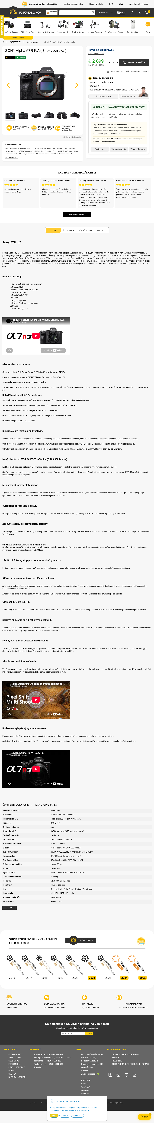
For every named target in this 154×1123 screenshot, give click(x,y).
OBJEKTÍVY (13, 1061)
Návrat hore (10, 908)
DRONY (12, 1071)
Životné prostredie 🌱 (90, 1074)
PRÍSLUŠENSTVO (16, 1067)
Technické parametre (119, 149)
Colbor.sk (84, 1084)
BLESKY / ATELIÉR (17, 1077)
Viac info (101, 230)
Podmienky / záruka (89, 1061)
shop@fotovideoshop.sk (52, 1054)
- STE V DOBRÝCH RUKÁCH (131, 1064)
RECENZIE (117, 1061)
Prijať (54, 1116)
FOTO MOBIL (14, 1064)
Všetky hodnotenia (77, 214)
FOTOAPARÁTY (15, 42)
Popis (53, 230)
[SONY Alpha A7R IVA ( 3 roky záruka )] (42, 84)
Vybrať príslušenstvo (138, 149)
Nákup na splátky (88, 1058)
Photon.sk (85, 1090)
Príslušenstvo (85, 230)
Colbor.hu (85, 1094)
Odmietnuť (78, 1116)
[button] (150, 1114)
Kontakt (37, 1067)
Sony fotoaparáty (32, 42)
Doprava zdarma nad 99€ (92, 1064)
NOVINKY (116, 1058)
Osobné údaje (87, 1067)
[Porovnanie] (132, 12)
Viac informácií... (11, 158)
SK (122, 12)
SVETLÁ (12, 1074)
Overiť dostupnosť (96, 54)
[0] (147, 12)
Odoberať (89, 1033)
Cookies (84, 1071)
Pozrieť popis (99, 149)
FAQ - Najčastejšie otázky (92, 1054)
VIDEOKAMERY (15, 1058)
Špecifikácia (68, 230)
